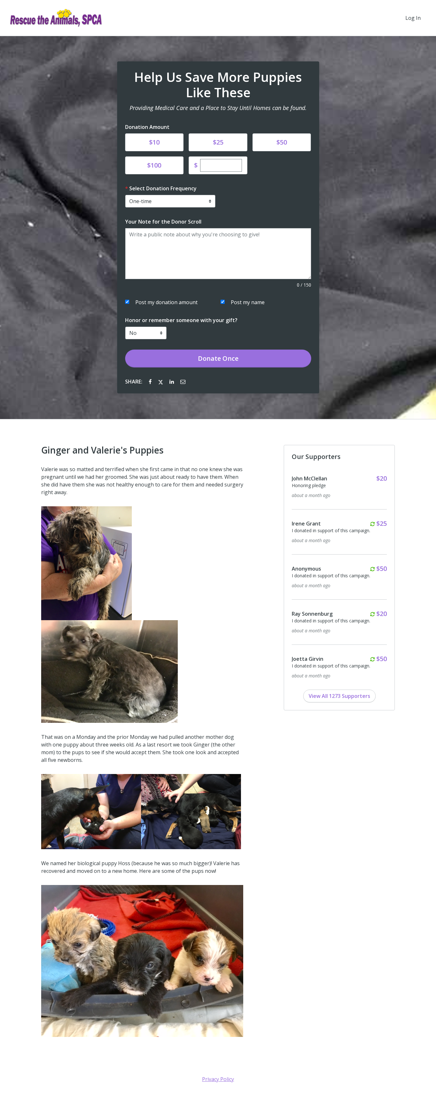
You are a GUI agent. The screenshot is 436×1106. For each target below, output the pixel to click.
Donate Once (218, 358)
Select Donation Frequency (163, 188)
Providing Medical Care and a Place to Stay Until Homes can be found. (218, 108)
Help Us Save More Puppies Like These (218, 84)
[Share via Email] (182, 381)
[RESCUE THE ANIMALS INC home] (56, 18)
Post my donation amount (166, 302)
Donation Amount (147, 126)
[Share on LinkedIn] (172, 381)
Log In (413, 17)
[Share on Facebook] (151, 381)
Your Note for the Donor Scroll (163, 221)
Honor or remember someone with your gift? (181, 320)
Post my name (248, 302)
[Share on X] (161, 381)
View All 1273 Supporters (339, 695)
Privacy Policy (218, 1079)
